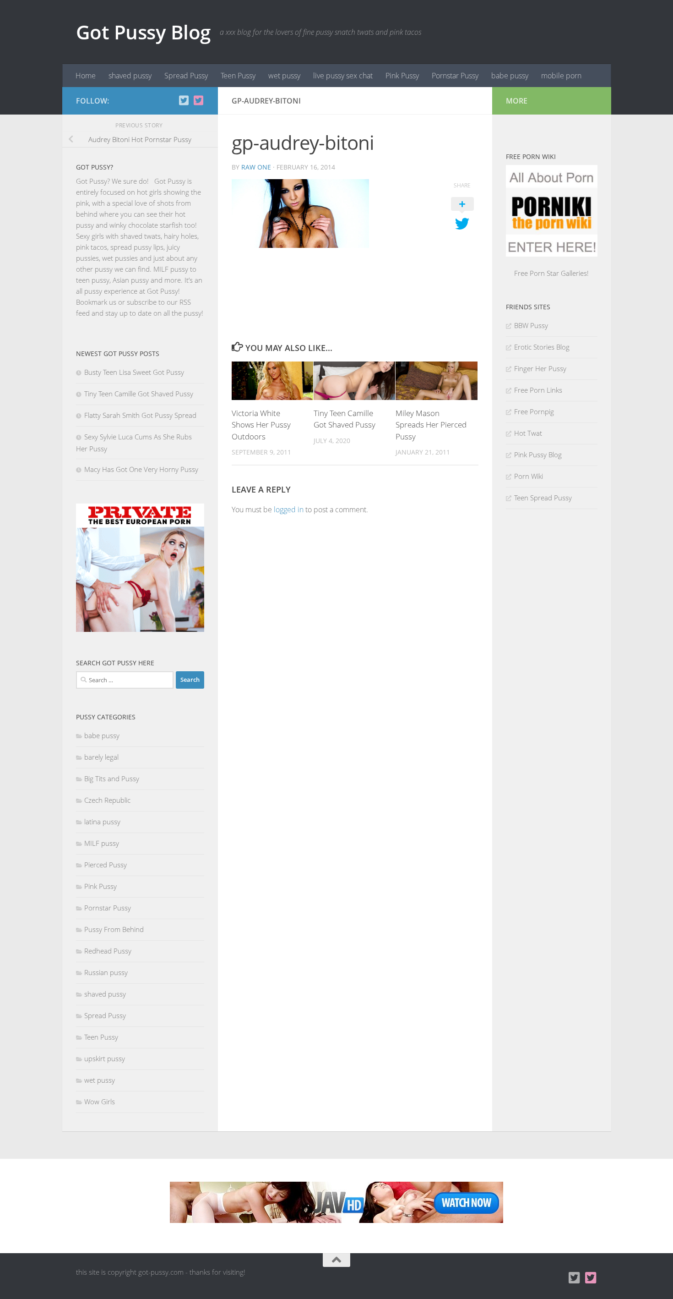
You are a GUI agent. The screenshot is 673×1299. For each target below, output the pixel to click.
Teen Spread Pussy (543, 497)
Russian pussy (106, 972)
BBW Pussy (531, 325)
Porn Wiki (528, 476)
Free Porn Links (538, 390)
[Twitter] (198, 100)
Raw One (256, 167)
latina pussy (102, 821)
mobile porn (561, 76)
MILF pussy (101, 843)
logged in (289, 509)
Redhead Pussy (107, 950)
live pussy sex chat (343, 76)
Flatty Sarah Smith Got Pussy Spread (140, 415)
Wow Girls (99, 1101)
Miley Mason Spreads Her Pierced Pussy (431, 425)
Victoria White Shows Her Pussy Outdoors (261, 425)
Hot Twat (528, 433)
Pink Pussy (402, 76)
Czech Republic (107, 800)
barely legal (101, 757)
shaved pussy (130, 76)
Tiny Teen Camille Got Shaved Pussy (138, 393)
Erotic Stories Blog (542, 346)
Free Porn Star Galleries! (551, 273)
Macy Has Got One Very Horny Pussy (141, 469)
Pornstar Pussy (455, 76)
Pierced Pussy (105, 864)
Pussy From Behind (114, 929)
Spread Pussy (186, 76)
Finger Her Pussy (540, 368)
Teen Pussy (238, 76)
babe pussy (509, 76)
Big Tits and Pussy (111, 778)
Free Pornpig (534, 411)
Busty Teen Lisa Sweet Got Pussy (134, 372)
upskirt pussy (104, 1058)
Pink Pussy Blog (538, 454)
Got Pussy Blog (143, 32)
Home (86, 76)
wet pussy (284, 76)
